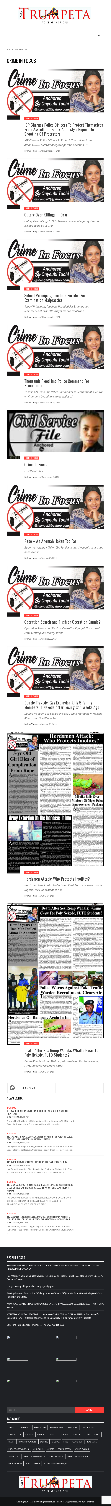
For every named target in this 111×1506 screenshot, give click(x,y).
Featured (52, 1434)
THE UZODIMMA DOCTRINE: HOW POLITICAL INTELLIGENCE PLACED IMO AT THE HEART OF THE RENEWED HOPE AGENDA (53, 1267)
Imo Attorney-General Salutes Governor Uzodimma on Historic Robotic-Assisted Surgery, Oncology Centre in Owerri (55, 1277)
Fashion (40, 1434)
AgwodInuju (24, 1427)
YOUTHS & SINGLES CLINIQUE (55, 1463)
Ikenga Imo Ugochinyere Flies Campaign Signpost (31, 1286)
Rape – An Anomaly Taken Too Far (50, 541)
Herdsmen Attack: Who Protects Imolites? (57, 879)
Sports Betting (64, 1449)
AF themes (89, 1501)
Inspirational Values (27, 1442)
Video (28, 1463)
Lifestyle (56, 1442)
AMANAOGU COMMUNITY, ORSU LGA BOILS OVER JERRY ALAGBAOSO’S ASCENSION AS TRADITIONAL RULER (55, 1305)
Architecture (40, 1427)
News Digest (77, 1442)
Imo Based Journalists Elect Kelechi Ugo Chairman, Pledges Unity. (37, 1162)
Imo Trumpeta (34, 150)
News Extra (11, 1108)
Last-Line (44, 1442)
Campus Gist (72, 1427)
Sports (51, 1449)
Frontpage (65, 1434)
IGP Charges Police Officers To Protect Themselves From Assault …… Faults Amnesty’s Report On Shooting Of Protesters (63, 129)
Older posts (28, 1088)
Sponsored (38, 1449)
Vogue (37, 1463)
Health (11, 1442)
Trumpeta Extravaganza (34, 1456)
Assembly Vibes (56, 1427)
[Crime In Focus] (55, 434)
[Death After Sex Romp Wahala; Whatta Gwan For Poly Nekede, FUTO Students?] (55, 973)
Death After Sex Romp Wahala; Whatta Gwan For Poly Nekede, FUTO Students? (62, 1052)
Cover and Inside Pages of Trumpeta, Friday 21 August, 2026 (35, 1324)
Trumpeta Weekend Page (77, 1456)
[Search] (99, 34)
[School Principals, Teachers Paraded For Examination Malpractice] (55, 264)
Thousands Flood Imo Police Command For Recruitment (56, 383)
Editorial (29, 1434)
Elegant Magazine (72, 1501)
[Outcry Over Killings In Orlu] (55, 183)
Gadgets (77, 1434)
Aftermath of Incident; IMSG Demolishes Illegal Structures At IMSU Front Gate (38, 1112)
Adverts (12, 1427)
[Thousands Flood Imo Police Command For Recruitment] (55, 349)
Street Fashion (82, 1449)
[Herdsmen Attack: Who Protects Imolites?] (55, 802)
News (65, 1442)
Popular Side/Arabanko (19, 1449)
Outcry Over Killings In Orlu (45, 215)
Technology (14, 1456)
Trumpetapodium (56, 1456)
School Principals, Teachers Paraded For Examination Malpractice (55, 297)
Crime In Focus (32, 118)
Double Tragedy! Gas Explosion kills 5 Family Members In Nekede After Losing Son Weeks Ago (61, 705)
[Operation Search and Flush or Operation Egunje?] (55, 590)
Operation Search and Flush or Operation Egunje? (62, 622)
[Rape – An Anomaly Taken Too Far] (55, 509)
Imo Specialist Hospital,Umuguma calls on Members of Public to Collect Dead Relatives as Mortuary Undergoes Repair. (40, 1138)
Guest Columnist (92, 1434)
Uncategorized (15, 1463)
